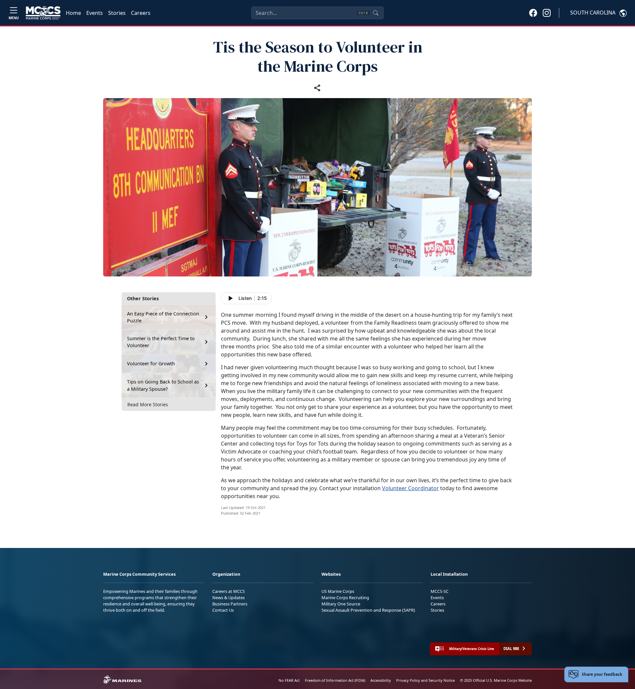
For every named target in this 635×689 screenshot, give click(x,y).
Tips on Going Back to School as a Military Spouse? (163, 385)
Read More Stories (147, 404)
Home (73, 13)
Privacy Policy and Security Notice (425, 680)
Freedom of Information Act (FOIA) (335, 680)
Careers (140, 13)
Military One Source (340, 604)
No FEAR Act (289, 680)
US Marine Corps (337, 591)
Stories (117, 13)
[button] (533, 12)
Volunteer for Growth (151, 363)
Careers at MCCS (228, 591)
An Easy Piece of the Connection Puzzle (163, 317)
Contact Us (223, 610)
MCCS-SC (439, 591)
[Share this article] (317, 87)
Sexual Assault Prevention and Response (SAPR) (368, 610)
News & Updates (228, 597)
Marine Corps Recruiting (345, 597)
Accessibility (380, 680)
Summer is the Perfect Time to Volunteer (161, 342)
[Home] (43, 13)
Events (94, 13)
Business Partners (229, 604)
